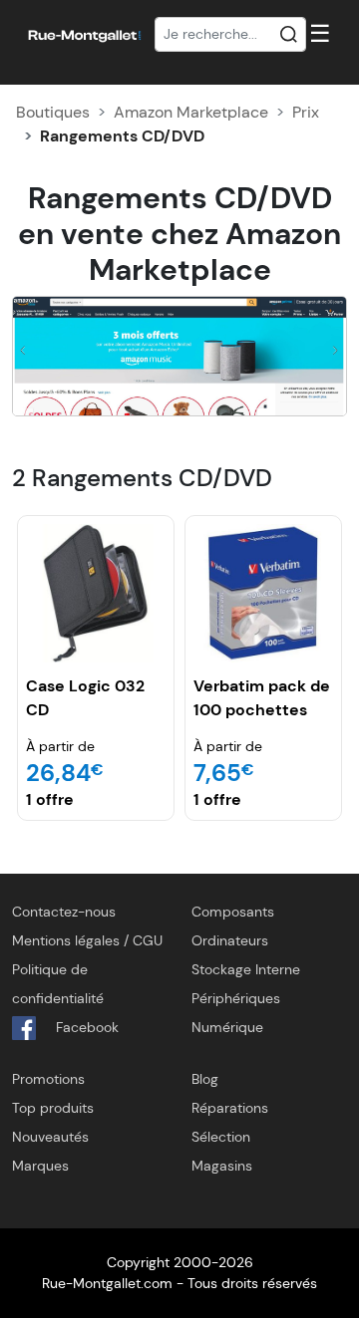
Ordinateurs (229, 940)
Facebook (85, 1027)
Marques (40, 1166)
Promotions (48, 1079)
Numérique (227, 1027)
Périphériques (235, 998)
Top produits (53, 1108)
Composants (232, 912)
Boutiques (53, 112)
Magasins (221, 1166)
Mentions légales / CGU (87, 940)
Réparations (229, 1108)
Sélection (220, 1137)
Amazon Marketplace (191, 112)
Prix (305, 112)
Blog (204, 1079)
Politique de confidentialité (58, 983)
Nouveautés (50, 1137)
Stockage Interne (245, 969)
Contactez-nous (64, 912)
